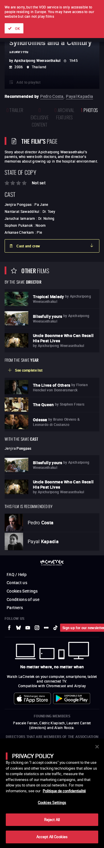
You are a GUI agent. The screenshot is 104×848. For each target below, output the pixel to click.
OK (17, 28)
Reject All (52, 819)
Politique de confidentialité (64, 790)
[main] (52, 793)
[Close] (97, 746)
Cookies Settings (52, 802)
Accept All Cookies (52, 836)
